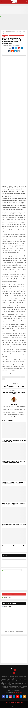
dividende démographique (11, 376)
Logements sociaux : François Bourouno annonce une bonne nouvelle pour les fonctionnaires (13, 462)
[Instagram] (10, 696)
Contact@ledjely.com (17, 692)
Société (3, 36)
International (11, 705)
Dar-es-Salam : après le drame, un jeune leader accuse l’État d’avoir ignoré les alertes (14, 525)
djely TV (24, 705)
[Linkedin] (14, 696)
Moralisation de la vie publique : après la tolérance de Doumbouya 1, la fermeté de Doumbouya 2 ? (13, 504)
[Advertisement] (14, 128)
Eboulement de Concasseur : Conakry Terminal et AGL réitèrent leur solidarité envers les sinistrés (13, 483)
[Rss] (24, 696)
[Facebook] (3, 696)
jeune (19, 376)
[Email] (21, 696)
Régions (20, 705)
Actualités (6, 705)
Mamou (22, 376)
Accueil (3, 31)
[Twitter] (7, 696)
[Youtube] (17, 696)
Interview (16, 705)
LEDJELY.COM (5, 45)
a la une (4, 376)
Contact (13, 706)
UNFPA (4, 378)
